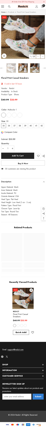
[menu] (2, 6)
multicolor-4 (25, 325)
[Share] (43, 156)
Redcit (11, 88)
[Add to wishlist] (38, 156)
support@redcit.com (15, 349)
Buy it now (23, 163)
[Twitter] (6, 356)
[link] (12, 266)
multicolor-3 (21, 325)
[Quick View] (31, 290)
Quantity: (5, 143)
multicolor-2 (18, 325)
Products (11, 12)
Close (44, 2)
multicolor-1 (14, 325)
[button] (38, 56)
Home (3, 12)
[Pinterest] (2, 356)
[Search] (9, 6)
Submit (38, 396)
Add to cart (18, 155)
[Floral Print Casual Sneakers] (23, 298)
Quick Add (20, 332)
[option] (23, 37)
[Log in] (36, 6)
